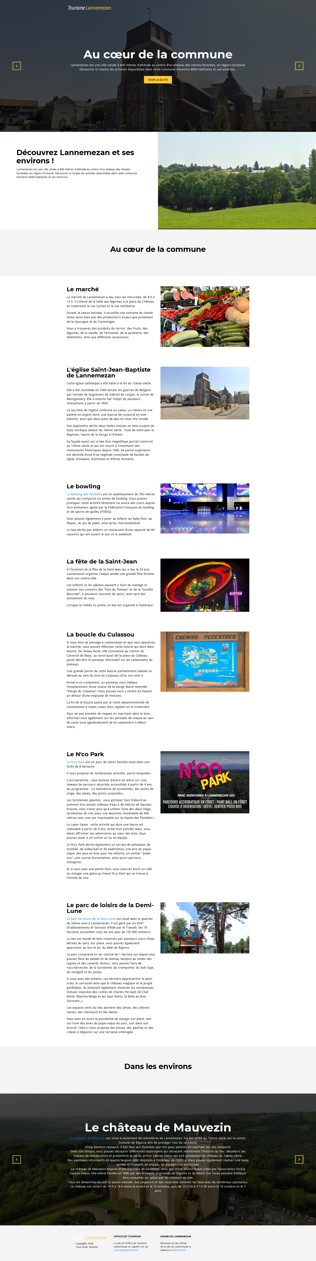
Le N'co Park (76, 762)
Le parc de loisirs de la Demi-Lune (91, 919)
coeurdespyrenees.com (126, 1250)
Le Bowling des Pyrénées (84, 494)
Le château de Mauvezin (88, 1138)
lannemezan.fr (178, 1250)
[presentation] (17, 66)
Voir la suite (158, 80)
